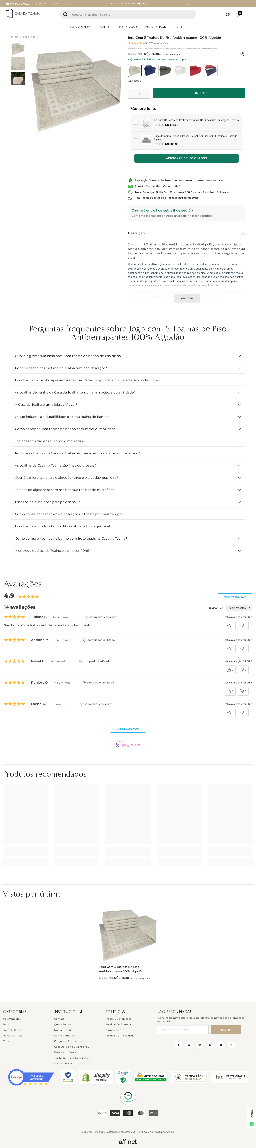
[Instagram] (189, 1045)
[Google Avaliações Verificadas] (31, 1077)
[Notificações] (228, 15)
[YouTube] (221, 1045)
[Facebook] (178, 1045)
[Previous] (67, 3)
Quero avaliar (235, 597)
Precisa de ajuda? (50, 3)
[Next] (188, 3)
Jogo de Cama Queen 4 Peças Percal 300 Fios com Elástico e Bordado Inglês (195, 137)
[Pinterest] (199, 1045)
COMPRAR (199, 93)
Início (15, 36)
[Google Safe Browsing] (123, 1077)
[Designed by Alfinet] (128, 1141)
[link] (25, 851)
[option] (128, 3)
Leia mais (186, 298)
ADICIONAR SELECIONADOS (186, 158)
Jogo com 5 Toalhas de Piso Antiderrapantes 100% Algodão (121, 969)
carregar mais (128, 728)
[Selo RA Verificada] (68, 1077)
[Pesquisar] (128, 14)
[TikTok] (210, 1045)
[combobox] (131, 14)
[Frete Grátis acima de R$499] (229, 1077)
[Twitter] (231, 1045)
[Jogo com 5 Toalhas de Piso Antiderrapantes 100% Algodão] (128, 933)
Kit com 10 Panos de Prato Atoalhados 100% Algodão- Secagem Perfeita (196, 120)
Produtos (29, 36)
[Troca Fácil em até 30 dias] (189, 1077)
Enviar (225, 1029)
